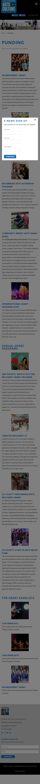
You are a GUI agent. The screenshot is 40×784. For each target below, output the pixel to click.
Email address (7, 147)
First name (7, 129)
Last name (7, 138)
